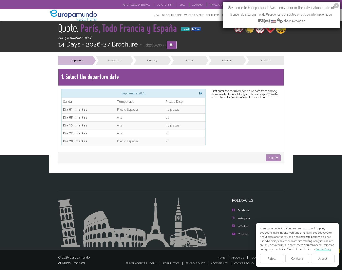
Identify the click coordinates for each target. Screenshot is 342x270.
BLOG (182, 4)
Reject (272, 258)
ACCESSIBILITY (219, 263)
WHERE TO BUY (193, 15)
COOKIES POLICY (244, 263)
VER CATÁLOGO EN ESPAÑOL (136, 4)
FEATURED (212, 15)
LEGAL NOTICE (170, 263)
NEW (157, 15)
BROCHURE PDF (172, 15)
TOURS (254, 257)
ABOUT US (238, 257)
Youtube (243, 234)
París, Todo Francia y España (130, 27)
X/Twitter (243, 226)
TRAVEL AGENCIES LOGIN (222, 4)
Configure (297, 258)
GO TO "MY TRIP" (165, 4)
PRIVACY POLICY (195, 263)
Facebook (243, 210)
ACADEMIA (197, 4)
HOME (221, 257)
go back (186, 29)
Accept (322, 258)
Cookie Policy (323, 249)
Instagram (244, 218)
